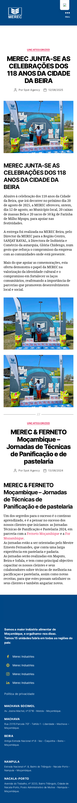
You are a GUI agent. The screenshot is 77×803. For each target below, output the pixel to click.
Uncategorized (38, 49)
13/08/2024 (55, 470)
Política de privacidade (19, 694)
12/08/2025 (55, 90)
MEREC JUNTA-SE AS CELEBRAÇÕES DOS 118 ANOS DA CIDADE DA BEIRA (38, 70)
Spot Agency (32, 90)
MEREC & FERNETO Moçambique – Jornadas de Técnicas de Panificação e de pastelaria (38, 446)
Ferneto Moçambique (43, 534)
